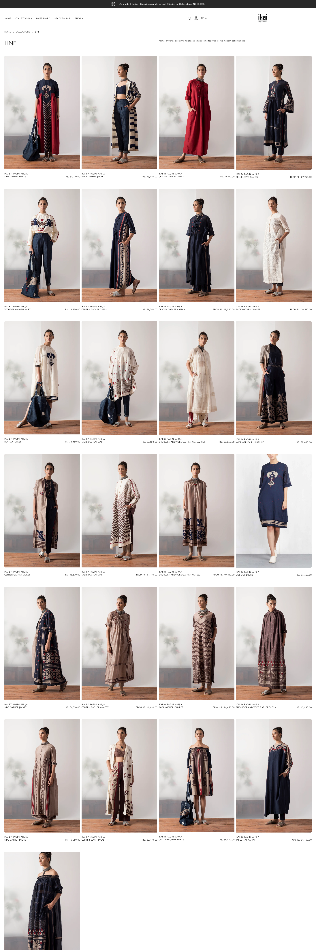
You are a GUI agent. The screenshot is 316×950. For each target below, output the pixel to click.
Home (7, 31)
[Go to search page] (190, 18)
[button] (190, 18)
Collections (23, 31)
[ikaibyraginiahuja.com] (262, 18)
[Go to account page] (196, 19)
